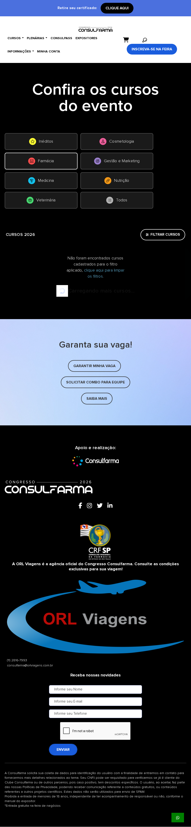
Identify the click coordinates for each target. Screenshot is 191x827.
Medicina (46, 181)
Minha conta (48, 51)
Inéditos (46, 141)
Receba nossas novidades (95, 675)
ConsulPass (61, 38)
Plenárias (37, 38)
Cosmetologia (121, 141)
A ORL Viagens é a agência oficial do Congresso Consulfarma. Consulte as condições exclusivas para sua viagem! (95, 566)
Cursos (15, 38)
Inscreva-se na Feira (152, 49)
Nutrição (121, 181)
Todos (121, 200)
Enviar (63, 749)
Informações (20, 51)
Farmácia (46, 161)
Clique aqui (117, 8)
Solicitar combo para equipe (95, 382)
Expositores (86, 38)
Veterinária (45, 200)
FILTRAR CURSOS (165, 234)
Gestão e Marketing (122, 161)
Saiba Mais (96, 398)
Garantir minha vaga (94, 366)
